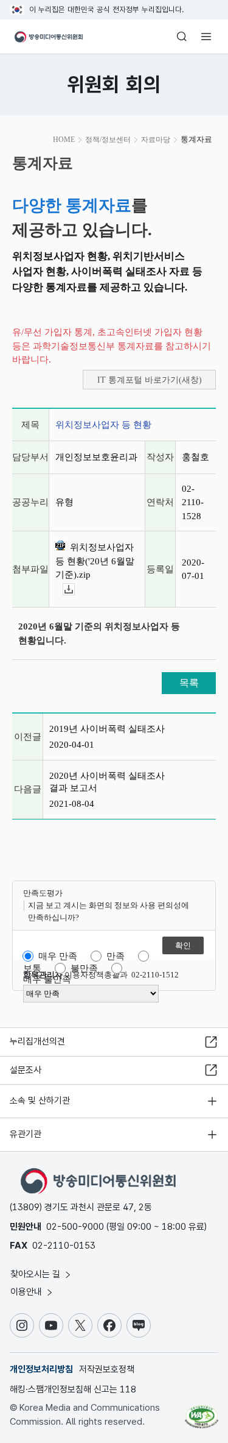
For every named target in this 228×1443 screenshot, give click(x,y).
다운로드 (74, 589)
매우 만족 (57, 956)
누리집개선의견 (37, 1041)
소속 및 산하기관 (40, 1100)
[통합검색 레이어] (182, 36)
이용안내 (27, 1291)
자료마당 (155, 139)
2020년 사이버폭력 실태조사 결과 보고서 (107, 782)
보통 (32, 968)
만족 (115, 956)
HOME (64, 139)
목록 (189, 683)
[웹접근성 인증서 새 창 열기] (201, 1411)
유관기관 (25, 1134)
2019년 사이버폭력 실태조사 (107, 729)
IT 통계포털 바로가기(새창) (149, 380)
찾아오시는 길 (36, 1274)
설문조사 (25, 1070)
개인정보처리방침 (41, 1369)
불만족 (84, 968)
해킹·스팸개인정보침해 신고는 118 (73, 1389)
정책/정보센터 (108, 139)
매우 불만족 (47, 979)
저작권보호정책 (106, 1369)
